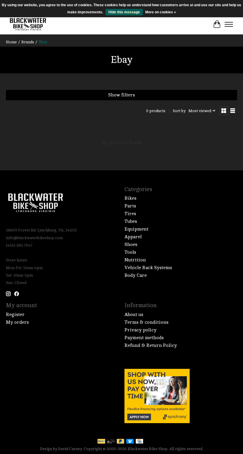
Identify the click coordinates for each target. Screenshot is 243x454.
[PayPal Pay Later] (120, 442)
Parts (130, 206)
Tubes (130, 221)
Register (15, 314)
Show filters (121, 95)
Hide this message (124, 12)
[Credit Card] (139, 442)
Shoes (130, 244)
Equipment (136, 229)
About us (133, 314)
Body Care (135, 275)
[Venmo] (130, 442)
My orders (17, 322)
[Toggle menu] (229, 24)
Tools (130, 252)
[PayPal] (101, 442)
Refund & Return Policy (150, 345)
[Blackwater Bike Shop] (28, 24)
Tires (130, 213)
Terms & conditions (146, 322)
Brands (27, 42)
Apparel (133, 236)
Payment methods (144, 337)
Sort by (179, 111)
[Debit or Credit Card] (111, 442)
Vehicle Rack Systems (148, 267)
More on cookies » (160, 12)
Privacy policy (140, 330)
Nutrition (135, 260)
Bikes (130, 198)
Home (11, 42)
